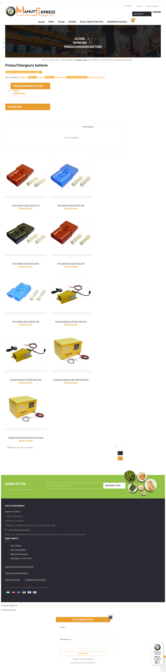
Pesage (61, 22)
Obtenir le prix (25, 208)
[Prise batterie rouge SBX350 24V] (70, 234)
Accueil (41, 22)
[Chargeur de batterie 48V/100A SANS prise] (70, 350)
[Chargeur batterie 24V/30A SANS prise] (70, 292)
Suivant (120, 464)
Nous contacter (152, 6)
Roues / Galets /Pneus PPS (91, 22)
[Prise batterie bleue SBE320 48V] (70, 176)
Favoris (139, 6)
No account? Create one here (83, 662)
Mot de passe (65, 639)
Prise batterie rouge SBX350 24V (70, 263)
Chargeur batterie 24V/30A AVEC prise (26, 379)
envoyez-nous (81, 60)
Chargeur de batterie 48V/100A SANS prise (71, 379)
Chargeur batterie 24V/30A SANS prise (71, 321)
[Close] (110, 617)
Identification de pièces (117, 22)
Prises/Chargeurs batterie (28, 86)
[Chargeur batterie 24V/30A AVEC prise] (25, 350)
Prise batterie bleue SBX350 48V (25, 321)
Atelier (51, 22)
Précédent (120, 448)
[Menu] (161, 644)
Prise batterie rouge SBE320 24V (25, 205)
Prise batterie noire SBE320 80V (25, 263)
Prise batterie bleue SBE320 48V (70, 205)
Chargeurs (19, 93)
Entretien (72, 22)
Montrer (107, 619)
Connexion (127, 6)
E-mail (62, 627)
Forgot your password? (83, 659)
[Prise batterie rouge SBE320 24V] (25, 176)
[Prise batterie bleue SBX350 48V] (25, 292)
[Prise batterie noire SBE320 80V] (25, 234)
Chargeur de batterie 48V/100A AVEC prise (25, 437)
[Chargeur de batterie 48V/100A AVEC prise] (25, 408)
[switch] (157, 662)
